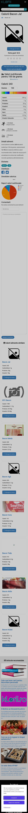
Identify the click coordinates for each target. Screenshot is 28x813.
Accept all (14, 798)
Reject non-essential (14, 802)
